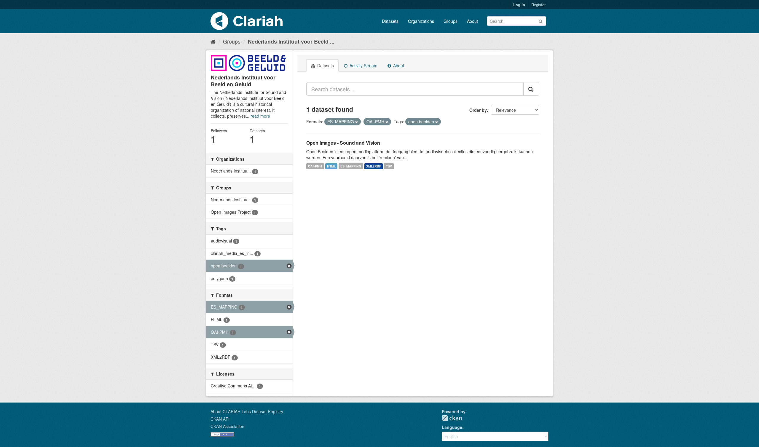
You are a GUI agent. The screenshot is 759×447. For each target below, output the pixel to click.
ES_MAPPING (350, 166)
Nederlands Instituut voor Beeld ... (291, 41)
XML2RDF (373, 166)
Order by (478, 110)
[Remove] (356, 121)
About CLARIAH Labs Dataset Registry (247, 411)
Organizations (421, 21)
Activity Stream (362, 65)
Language (452, 427)
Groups (450, 21)
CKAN (452, 418)
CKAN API (220, 419)
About (472, 21)
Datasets (390, 21)
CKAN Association (227, 426)
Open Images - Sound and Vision (343, 142)
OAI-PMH (315, 166)
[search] (531, 89)
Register (538, 4)
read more (260, 116)
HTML (331, 166)
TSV (389, 166)
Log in (519, 4)
